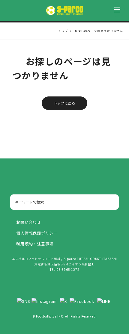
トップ (63, 31)
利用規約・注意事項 (34, 244)
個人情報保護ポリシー (37, 233)
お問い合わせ (28, 222)
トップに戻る (65, 103)
